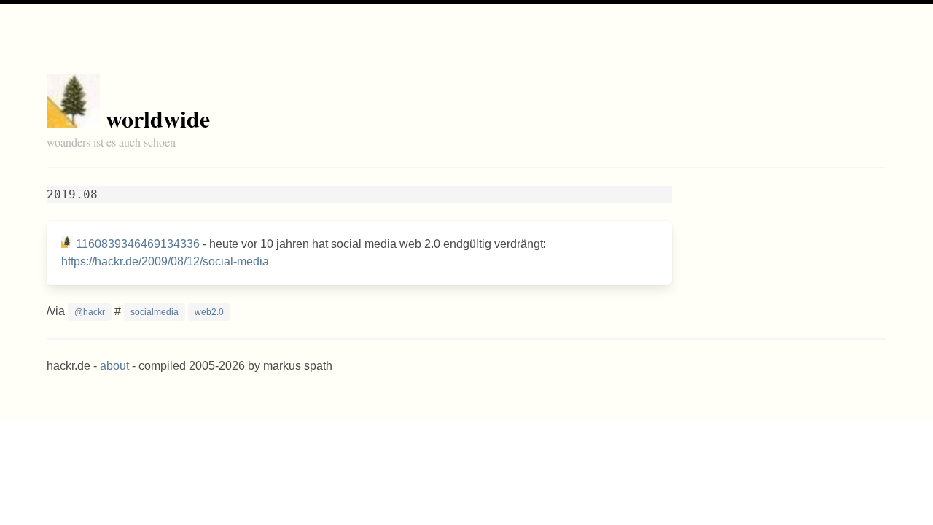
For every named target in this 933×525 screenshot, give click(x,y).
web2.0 (209, 312)
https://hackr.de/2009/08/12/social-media (165, 261)
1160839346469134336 (138, 244)
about (114, 365)
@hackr (89, 312)
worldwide (158, 118)
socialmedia (154, 312)
